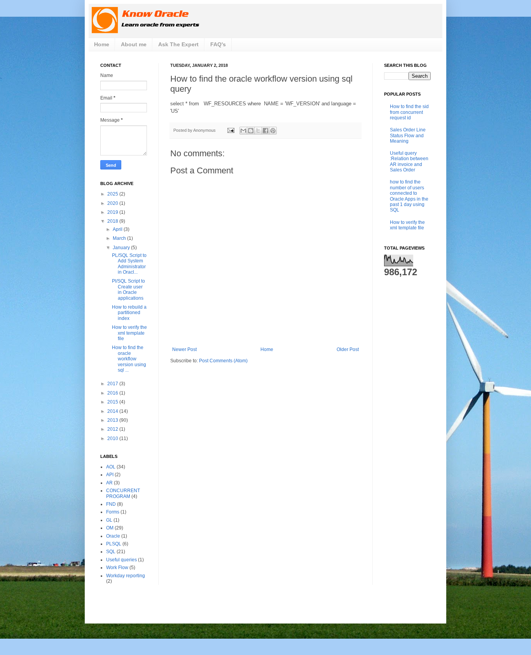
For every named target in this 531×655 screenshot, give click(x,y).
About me (134, 44)
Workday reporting (125, 575)
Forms (112, 512)
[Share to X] (258, 130)
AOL (110, 467)
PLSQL (113, 544)
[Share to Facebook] (265, 130)
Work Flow (117, 567)
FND (111, 504)
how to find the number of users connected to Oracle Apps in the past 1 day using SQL (409, 196)
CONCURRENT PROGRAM (123, 493)
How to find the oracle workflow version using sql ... (129, 359)
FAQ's (218, 44)
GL (109, 520)
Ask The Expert (178, 44)
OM (110, 528)
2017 (113, 383)
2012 (113, 429)
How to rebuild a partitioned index (129, 312)
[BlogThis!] (251, 130)
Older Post (348, 349)
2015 (113, 402)
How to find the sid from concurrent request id (409, 112)
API (110, 474)
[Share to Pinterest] (273, 130)
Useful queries (121, 559)
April (118, 229)
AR (109, 483)
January (122, 247)
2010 (113, 438)
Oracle (113, 536)
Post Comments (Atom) (223, 360)
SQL (110, 551)
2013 (113, 420)
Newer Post (184, 349)
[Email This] (243, 130)
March (120, 238)
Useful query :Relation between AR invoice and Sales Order (409, 161)
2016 (113, 393)
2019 (113, 212)
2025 (113, 194)
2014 (113, 411)
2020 (113, 203)
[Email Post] (230, 130)
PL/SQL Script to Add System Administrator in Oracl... (129, 264)
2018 (113, 221)
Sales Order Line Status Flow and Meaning (408, 135)
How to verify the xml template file (129, 333)
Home (101, 44)
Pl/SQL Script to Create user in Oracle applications (128, 289)
